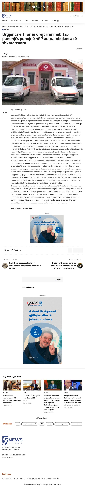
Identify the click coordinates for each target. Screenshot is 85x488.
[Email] (7, 48)
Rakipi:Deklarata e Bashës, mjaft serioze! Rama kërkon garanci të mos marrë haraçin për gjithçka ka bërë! (72, 400)
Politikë (6, 29)
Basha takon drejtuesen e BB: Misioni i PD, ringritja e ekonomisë (12, 399)
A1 (42, 424)
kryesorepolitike (62, 424)
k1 (17, 424)
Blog (9, 26)
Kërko (59, 279)
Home (4, 26)
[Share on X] (3, 48)
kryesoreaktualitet (30, 424)
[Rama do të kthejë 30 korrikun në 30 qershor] (32, 385)
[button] (66, 16)
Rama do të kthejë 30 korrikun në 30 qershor (31, 397)
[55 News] (6, 16)
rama (49, 424)
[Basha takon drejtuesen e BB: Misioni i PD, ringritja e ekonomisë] (12, 385)
